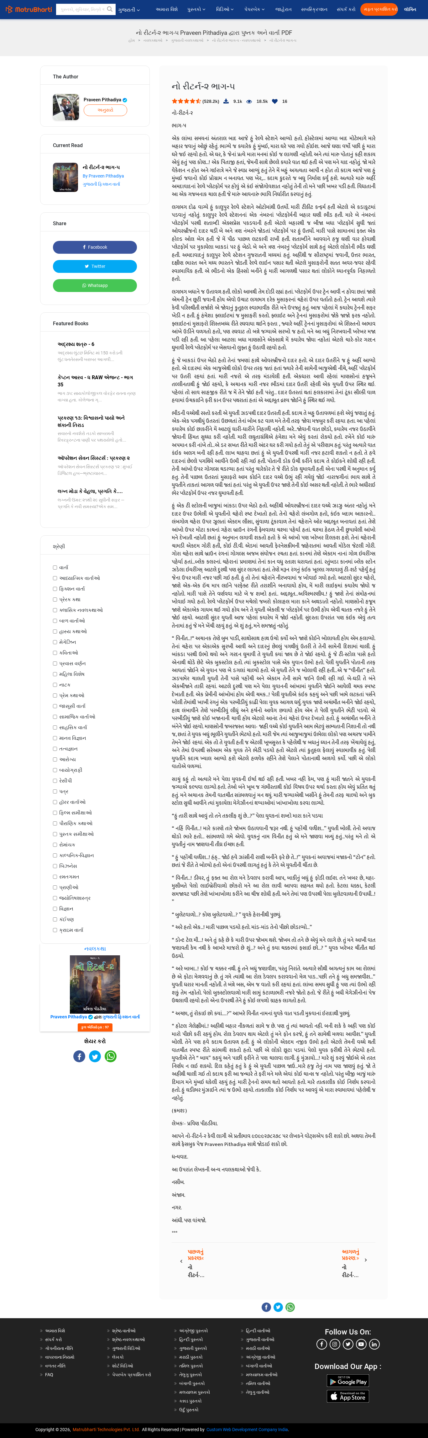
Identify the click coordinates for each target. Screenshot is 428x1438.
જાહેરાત (283, 9)
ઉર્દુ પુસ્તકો (189, 1409)
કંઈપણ (66, 919)
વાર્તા (63, 567)
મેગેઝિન (67, 642)
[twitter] (348, 1344)
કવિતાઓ (68, 653)
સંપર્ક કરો (346, 9)
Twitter (98, 266)
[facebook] (321, 1344)
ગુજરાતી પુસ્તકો (193, 1348)
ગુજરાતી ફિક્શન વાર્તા (101, 184)
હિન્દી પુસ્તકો (191, 1339)
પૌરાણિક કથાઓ (75, 823)
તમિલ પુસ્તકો (191, 1365)
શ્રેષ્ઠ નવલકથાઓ (128, 1339)
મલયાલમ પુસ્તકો (194, 1392)
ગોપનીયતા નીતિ (59, 1348)
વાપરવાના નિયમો (60, 1357)
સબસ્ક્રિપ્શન (314, 9)
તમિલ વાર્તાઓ (258, 1383)
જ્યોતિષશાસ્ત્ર (75, 898)
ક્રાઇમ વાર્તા (71, 930)
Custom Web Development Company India (247, 1429)
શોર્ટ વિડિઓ (122, 1365)
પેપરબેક (253, 9)
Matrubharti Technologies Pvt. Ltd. (107, 1429)
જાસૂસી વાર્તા (72, 706)
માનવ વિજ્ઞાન (72, 738)
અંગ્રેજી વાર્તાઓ (260, 1357)
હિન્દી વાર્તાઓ (258, 1330)
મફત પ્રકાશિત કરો (381, 9)
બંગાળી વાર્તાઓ (259, 1365)
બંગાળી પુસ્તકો (192, 1383)
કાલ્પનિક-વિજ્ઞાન (76, 855)
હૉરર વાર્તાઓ (72, 802)
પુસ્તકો (194, 9)
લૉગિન (410, 9)
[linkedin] (374, 1344)
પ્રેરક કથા (70, 599)
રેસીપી (65, 781)
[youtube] (361, 1344)
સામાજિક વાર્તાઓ (77, 717)
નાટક (64, 685)
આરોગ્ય (67, 759)
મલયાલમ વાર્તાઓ (262, 1374)
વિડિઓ (223, 9)
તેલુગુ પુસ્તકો (190, 1374)
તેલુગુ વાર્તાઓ (257, 1392)
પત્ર (63, 791)
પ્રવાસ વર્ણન (72, 663)
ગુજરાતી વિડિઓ (126, 1348)
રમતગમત (69, 877)
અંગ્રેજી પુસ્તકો (193, 1330)
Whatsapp (98, 285)
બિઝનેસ (68, 866)
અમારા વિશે (167, 9)
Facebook (97, 247)
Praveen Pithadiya (103, 100)
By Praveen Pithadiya (103, 175)
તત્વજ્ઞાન (68, 749)
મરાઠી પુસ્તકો (191, 1357)
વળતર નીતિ (55, 1365)
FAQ (49, 1374)
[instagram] (335, 1344)
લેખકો (118, 1357)
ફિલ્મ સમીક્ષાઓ (75, 813)
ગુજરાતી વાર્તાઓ (260, 1339)
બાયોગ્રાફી (70, 770)
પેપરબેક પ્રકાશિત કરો (131, 1374)
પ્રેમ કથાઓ (71, 695)
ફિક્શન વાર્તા (72, 589)
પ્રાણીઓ (68, 887)
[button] (110, 9)
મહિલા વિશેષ (72, 674)
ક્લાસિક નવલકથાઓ (81, 610)
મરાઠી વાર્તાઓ (258, 1348)
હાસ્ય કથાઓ (73, 631)
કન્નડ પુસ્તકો (190, 1401)
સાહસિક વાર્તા (73, 727)
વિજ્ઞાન (66, 909)
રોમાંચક (67, 845)
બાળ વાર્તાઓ (72, 621)
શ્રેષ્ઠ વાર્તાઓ (124, 1330)
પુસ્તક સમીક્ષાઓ (76, 834)
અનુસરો (105, 110)
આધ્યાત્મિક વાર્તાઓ (79, 578)
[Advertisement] (95, 1117)
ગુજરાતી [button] (126, 10)
